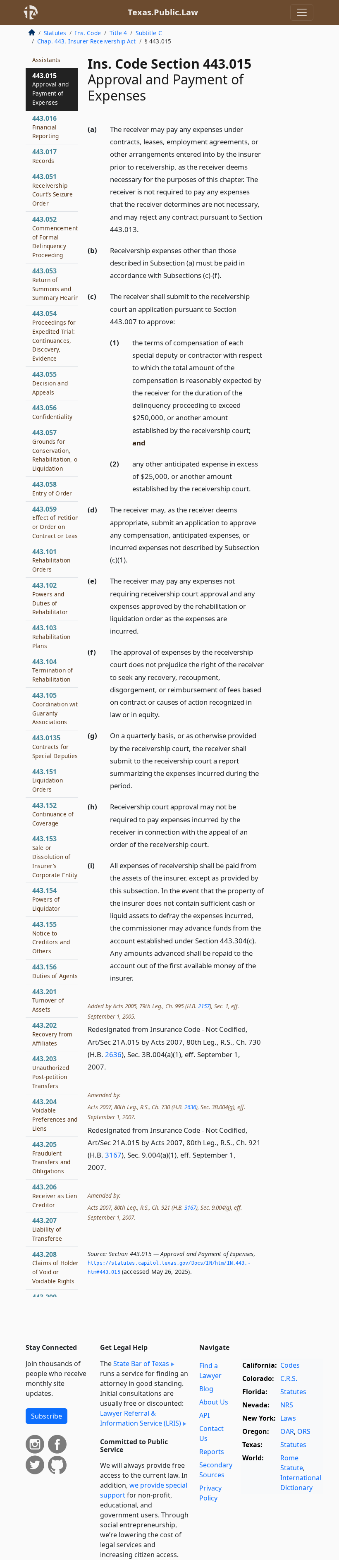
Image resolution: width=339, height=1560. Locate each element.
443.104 (52, 670)
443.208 (57, 1267)
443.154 (46, 899)
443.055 (50, 383)
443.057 (56, 450)
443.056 (52, 412)
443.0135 (55, 746)
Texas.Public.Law (163, 12)
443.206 (54, 1195)
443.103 (51, 636)
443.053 (57, 283)
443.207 (47, 1229)
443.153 (55, 856)
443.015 (50, 88)
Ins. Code (87, 33)
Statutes (55, 33)
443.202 (52, 1034)
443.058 (52, 488)
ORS (303, 1431)
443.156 (55, 971)
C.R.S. (288, 1378)
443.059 (56, 522)
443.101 (51, 560)
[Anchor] (143, 228)
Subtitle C (149, 33)
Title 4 (118, 33)
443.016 (45, 127)
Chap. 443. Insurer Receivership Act (86, 41)
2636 (113, 1054)
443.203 (50, 1071)
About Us (213, 1402)
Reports (211, 1451)
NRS (286, 1404)
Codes (290, 1365)
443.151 (47, 780)
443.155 (51, 937)
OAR (287, 1431)
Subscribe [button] (46, 1416)
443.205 (51, 1157)
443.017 (44, 156)
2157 (204, 1006)
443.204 (54, 1114)
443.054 (54, 335)
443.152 (53, 814)
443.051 (52, 189)
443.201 (48, 1000)
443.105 (56, 708)
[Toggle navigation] (301, 12)
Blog (206, 1388)
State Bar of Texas (141, 1363)
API (204, 1415)
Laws (288, 1418)
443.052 (55, 237)
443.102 (50, 598)
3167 (113, 1155)
